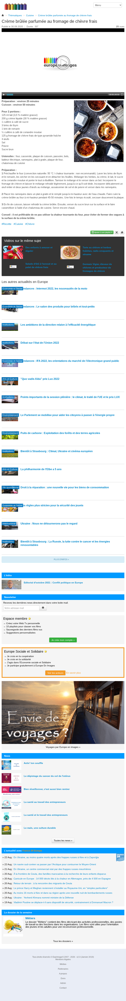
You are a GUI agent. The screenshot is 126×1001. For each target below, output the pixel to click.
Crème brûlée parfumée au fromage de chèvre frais (65, 15)
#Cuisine (18, 224)
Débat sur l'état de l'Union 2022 (40, 342)
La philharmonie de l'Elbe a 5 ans (41, 469)
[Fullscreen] (122, 94)
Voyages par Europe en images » (63, 747)
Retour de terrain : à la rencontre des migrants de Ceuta (43, 883)
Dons (63, 978)
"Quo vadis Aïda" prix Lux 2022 (40, 379)
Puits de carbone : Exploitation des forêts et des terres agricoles (60, 433)
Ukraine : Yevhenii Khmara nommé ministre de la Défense (44, 897)
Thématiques (15, 15)
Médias (63, 964)
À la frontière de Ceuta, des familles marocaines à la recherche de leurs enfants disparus (60, 874)
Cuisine (30, 15)
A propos (63, 974)
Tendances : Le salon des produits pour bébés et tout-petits (58, 306)
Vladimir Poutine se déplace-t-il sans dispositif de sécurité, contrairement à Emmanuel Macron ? (63, 902)
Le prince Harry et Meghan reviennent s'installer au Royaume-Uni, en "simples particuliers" (61, 888)
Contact (63, 988)
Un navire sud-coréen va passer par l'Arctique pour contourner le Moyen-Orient (55, 864)
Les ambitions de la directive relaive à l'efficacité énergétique (58, 324)
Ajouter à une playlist (102, 232)
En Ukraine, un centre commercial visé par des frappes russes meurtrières (52, 869)
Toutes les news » (63, 840)
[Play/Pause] (3, 94)
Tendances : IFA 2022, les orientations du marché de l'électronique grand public (70, 361)
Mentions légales (63, 959)
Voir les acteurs (55, 673)
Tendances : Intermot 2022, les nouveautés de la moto (54, 288)
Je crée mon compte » (63, 640)
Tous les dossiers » (63, 941)
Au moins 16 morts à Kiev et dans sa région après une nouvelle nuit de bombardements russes (62, 893)
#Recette (6, 224)
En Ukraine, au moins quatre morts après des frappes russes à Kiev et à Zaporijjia (56, 857)
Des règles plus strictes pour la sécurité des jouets (52, 505)
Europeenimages (17, 5)
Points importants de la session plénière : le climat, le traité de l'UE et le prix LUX (70, 397)
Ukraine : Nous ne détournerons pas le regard (49, 523)
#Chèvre (29, 224)
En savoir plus (73, 672)
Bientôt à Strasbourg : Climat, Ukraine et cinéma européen (57, 451)
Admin (63, 983)
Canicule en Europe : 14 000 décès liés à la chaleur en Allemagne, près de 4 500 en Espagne (62, 878)
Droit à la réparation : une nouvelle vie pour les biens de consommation (65, 487)
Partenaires (63, 969)
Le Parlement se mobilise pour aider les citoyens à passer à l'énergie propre (68, 415)
